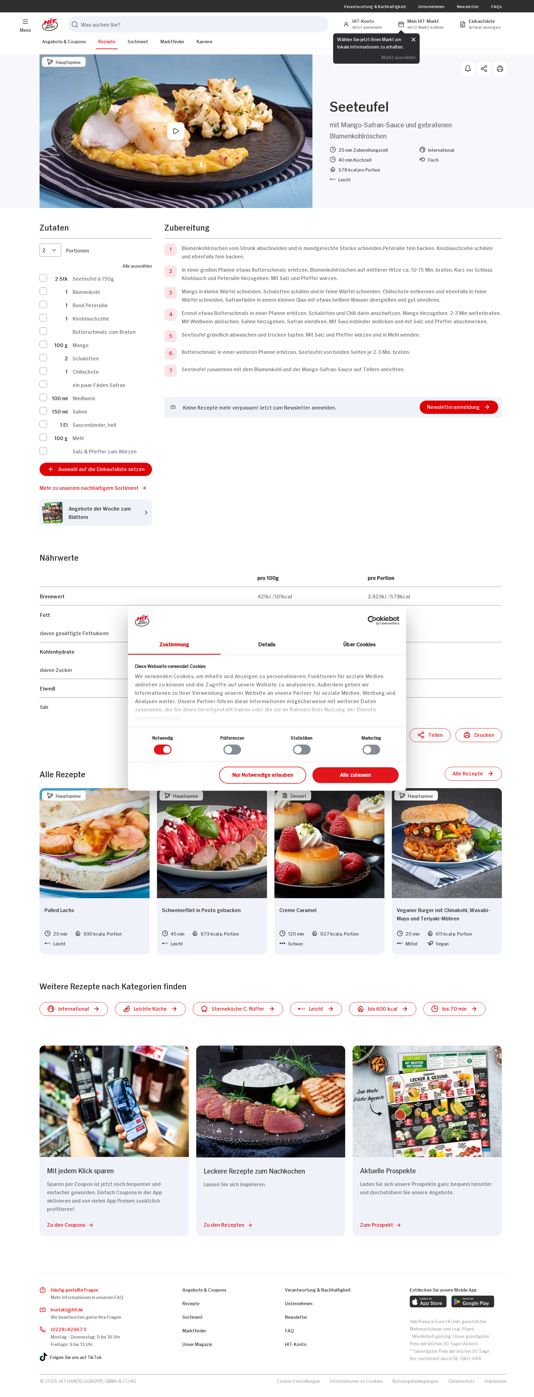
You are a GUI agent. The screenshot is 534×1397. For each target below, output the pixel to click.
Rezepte (106, 41)
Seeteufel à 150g (93, 278)
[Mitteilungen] (468, 68)
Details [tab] (267, 643)
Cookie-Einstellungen (298, 1380)
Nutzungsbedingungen (415, 1380)
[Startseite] (49, 24)
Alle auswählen (137, 265)
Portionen (77, 250)
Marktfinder (172, 41)
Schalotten (86, 358)
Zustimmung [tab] (174, 643)
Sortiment (138, 41)
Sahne (80, 411)
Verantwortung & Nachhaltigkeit (375, 6)
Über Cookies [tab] (359, 643)
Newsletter (468, 6)
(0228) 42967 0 (69, 1329)
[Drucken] (500, 68)
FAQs (496, 6)
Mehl (78, 437)
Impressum (495, 1380)
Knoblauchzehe (91, 318)
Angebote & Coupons (64, 41)
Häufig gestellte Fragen (74, 1289)
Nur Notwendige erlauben (262, 774)
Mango (81, 344)
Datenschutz (461, 1380)
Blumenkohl (86, 291)
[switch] (232, 750)
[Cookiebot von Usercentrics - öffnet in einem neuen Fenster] (372, 620)
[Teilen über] (484, 68)
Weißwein (84, 397)
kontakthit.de (67, 1309)
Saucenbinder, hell (94, 424)
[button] (96, 487)
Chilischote (86, 371)
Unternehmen (431, 6)
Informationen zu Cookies (356, 1380)
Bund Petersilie (90, 304)
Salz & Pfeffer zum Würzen (105, 451)
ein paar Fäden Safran (99, 384)
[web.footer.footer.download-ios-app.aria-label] (428, 1301)
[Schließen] (413, 39)
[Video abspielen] (175, 131)
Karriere (204, 41)
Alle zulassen (355, 774)
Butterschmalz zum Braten (104, 331)
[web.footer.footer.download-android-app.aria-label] (472, 1301)
